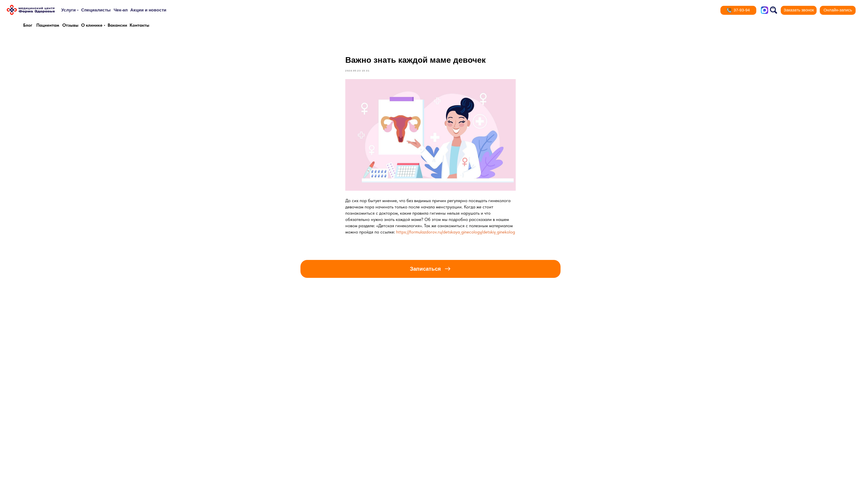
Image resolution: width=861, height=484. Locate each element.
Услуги (68, 10)
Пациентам (47, 25)
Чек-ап (121, 10)
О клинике (91, 25)
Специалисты (96, 10)
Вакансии (117, 25)
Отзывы (70, 25)
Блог (27, 25)
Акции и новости (148, 10)
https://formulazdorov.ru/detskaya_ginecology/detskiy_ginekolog (455, 232)
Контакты (139, 25)
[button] (799, 10)
